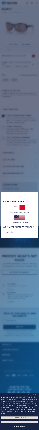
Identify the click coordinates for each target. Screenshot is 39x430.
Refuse (19, 422)
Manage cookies (19, 426)
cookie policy (24, 411)
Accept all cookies (19, 417)
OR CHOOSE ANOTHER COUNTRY (18, 227)
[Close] (35, 195)
